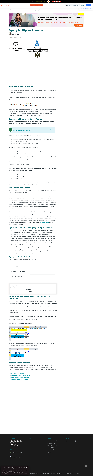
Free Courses (25, 5)
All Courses (48, 5)
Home (9, 10)
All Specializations (58, 5)
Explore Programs (52, 445)
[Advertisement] (72, 48)
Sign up (49, 452)
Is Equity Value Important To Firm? (20, 375)
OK (27, 467)
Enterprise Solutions (53, 441)
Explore (17, 5)
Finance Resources (20, 10)
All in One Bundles (52, 449)
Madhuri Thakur (16, 34)
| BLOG (7, 5)
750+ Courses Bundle (37, 5)
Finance (12, 10)
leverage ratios (44, 222)
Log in (82, 5)
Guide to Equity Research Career (20, 377)
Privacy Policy (5, 473)
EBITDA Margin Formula (17, 373)
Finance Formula (28, 10)
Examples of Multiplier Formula (19, 379)
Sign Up (88, 5)
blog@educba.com (86, 8)
